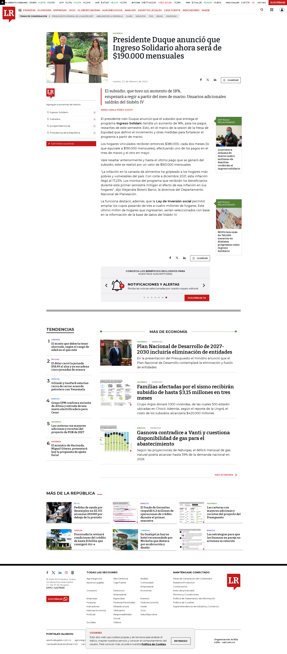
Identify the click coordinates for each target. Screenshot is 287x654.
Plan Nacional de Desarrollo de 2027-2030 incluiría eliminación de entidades (184, 349)
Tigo (151, 16)
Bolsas (55, 359)
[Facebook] (201, 80)
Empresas (92, 598)
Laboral (55, 339)
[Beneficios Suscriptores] (271, 10)
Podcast (91, 614)
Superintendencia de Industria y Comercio (196, 606)
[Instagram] (67, 573)
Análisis (144, 578)
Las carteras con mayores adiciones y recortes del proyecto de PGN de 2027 (68, 429)
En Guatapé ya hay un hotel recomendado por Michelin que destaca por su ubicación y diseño (157, 541)
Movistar (140, 16)
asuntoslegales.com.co (58, 640)
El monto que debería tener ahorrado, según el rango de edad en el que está (70, 347)
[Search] (262, 9)
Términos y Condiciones (186, 594)
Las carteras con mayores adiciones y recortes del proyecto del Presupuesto (224, 512)
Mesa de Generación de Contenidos (192, 578)
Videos (117, 622)
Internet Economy (96, 610)
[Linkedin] (215, 80)
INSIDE (206, 10)
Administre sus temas (62, 143)
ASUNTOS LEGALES (150, 10)
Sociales (91, 622)
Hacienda (56, 422)
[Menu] (20, 10)
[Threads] (74, 573)
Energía (55, 379)
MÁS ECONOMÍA (224, 474)
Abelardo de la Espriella (109, 16)
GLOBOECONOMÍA (89, 10)
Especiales (119, 598)
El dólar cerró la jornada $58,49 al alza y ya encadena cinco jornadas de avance (70, 366)
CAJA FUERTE (172, 10)
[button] (105, 286)
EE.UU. (77, 503)
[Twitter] (207, 80)
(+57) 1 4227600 (55, 587)
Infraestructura (121, 606)
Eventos (145, 598)
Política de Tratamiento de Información (194, 598)
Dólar (159, 16)
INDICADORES (191, 10)
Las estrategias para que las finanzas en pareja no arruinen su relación (223, 538)
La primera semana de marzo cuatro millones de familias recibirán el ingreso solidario (229, 159)
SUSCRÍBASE (277, 2)
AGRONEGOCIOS (112, 10)
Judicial (78, 530)
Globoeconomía (149, 602)
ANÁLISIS (130, 10)
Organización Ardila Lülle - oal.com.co (226, 641)
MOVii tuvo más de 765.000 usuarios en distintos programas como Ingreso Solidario (228, 242)
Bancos (145, 503)
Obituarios (119, 610)
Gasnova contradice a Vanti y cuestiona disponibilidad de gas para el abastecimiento (183, 438)
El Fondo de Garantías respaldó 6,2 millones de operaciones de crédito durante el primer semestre (157, 514)
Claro (129, 16)
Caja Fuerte (119, 582)
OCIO (72, 10)
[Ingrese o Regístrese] (281, 9)
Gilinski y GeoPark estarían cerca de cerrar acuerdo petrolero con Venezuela (70, 386)
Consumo (92, 590)
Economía (146, 590)
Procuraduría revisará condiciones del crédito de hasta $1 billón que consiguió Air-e (90, 539)
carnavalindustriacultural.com (62, 644)
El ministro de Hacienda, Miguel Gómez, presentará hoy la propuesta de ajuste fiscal (69, 450)
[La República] (8, 15)
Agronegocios (94, 578)
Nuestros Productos (183, 582)
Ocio (143, 610)
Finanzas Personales (124, 602)
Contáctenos (180, 586)
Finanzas (91, 602)
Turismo (145, 530)
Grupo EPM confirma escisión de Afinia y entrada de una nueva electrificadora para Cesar (71, 407)
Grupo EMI (171, 16)
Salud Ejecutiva (149, 614)
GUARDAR (233, 80)
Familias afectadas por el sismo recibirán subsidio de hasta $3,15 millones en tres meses (185, 392)
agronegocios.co (84, 640)
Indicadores (93, 606)
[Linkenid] (61, 573)
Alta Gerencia (120, 578)
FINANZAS (29, 10)
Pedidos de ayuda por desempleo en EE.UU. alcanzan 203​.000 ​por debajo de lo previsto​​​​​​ (88, 512)
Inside (144, 606)
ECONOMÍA (44, 10)
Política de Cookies (154, 644)
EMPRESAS (60, 10)
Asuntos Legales (95, 582)
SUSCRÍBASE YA (197, 297)
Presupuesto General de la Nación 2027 (72, 16)
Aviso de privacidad (183, 590)
